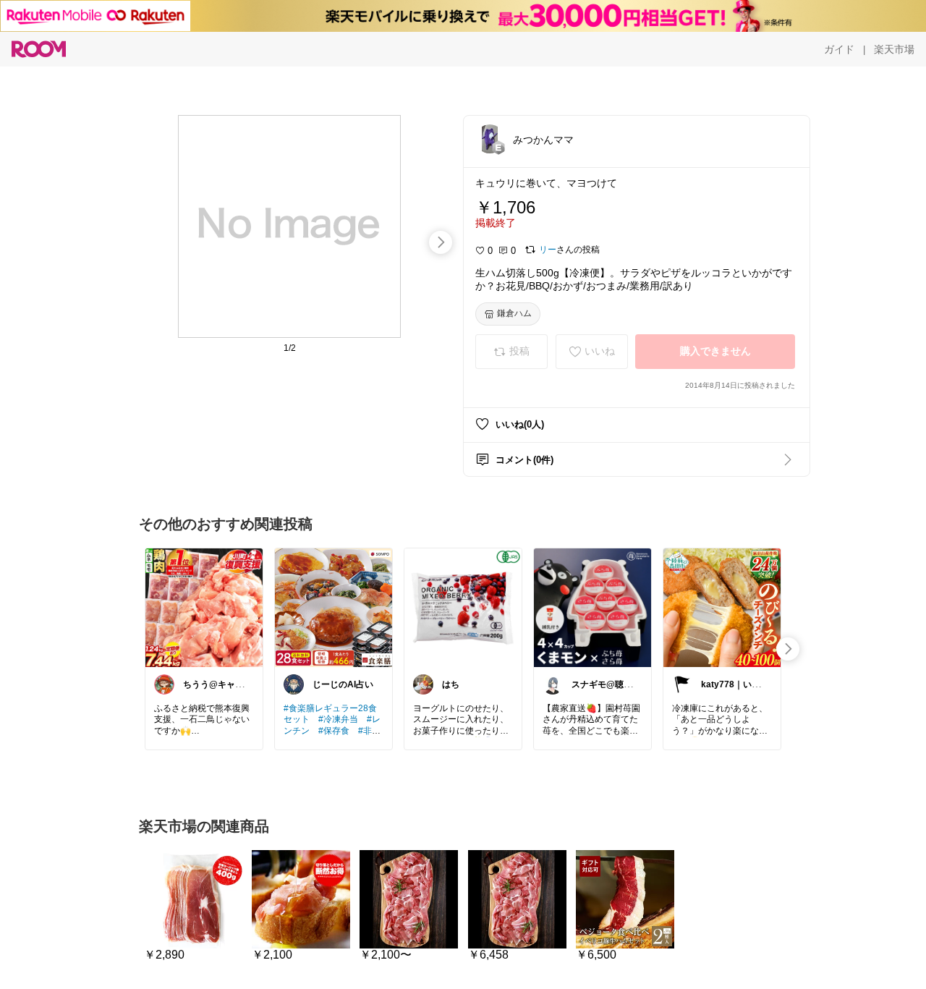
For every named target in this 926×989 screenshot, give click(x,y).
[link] (204, 607)
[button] (489, 138)
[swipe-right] (440, 242)
